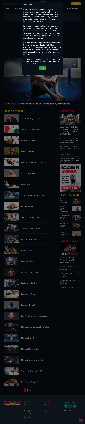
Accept (42, 68)
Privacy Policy (32, 64)
